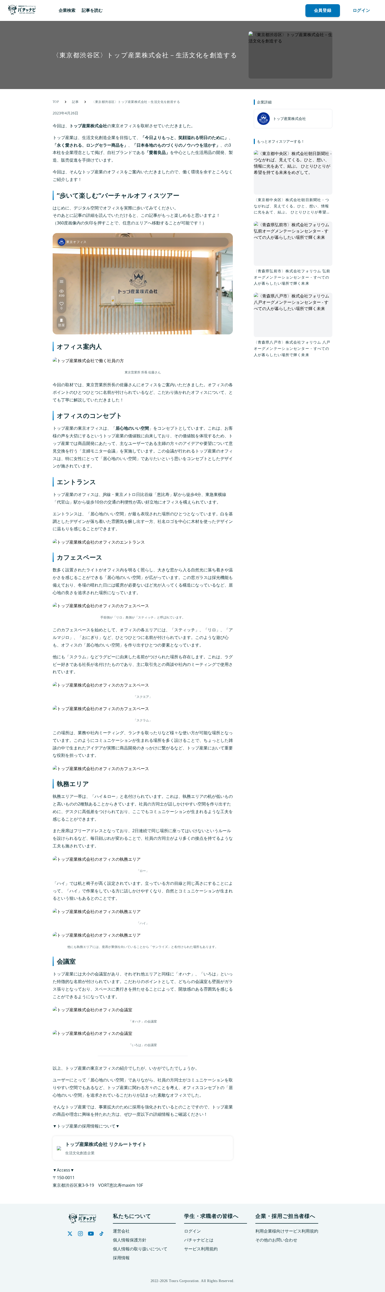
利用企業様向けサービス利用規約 (286, 1231)
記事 (75, 102)
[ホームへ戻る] (22, 10)
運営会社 (121, 1231)
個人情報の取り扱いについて (140, 1249)
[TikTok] (101, 1233)
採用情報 (121, 1258)
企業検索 (67, 10)
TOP (56, 102)
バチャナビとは (198, 1240)
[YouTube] (91, 1233)
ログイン (192, 1231)
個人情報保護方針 (129, 1240)
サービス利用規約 (201, 1249)
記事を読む (92, 10)
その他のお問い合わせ (276, 1240)
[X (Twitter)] (70, 1233)
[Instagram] (80, 1233)
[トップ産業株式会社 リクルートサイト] (143, 1148)
